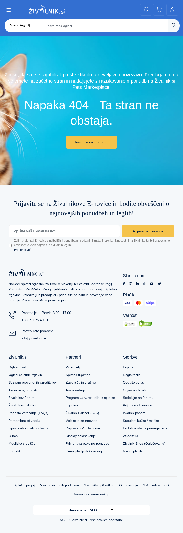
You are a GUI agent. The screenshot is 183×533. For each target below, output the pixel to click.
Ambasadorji (75, 390)
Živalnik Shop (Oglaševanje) (144, 443)
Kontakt (14, 451)
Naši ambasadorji (156, 485)
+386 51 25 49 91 (34, 320)
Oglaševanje (128, 485)
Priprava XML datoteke (83, 428)
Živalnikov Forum (22, 398)
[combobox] (23, 25)
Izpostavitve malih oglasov (28, 428)
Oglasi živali (17, 367)
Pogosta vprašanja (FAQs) (28, 413)
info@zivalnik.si (33, 338)
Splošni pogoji (24, 485)
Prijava (128, 367)
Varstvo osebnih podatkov (59, 485)
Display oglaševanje (81, 436)
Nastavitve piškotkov (99, 485)
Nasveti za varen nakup (91, 494)
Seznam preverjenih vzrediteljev (33, 382)
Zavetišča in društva (81, 382)
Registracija (132, 375)
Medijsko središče (22, 443)
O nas (13, 436)
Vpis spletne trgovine (81, 420)
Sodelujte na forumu (138, 398)
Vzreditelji (73, 367)
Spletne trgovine (78, 375)
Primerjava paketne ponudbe (87, 443)
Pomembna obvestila (24, 420)
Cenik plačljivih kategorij (84, 451)
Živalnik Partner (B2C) (82, 413)
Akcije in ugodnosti (23, 390)
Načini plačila (133, 451)
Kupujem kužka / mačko (141, 420)
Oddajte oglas (133, 382)
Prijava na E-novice (148, 231)
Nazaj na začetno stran (91, 142)
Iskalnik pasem (134, 413)
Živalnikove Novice (23, 405)
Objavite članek (134, 390)
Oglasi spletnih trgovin (25, 375)
